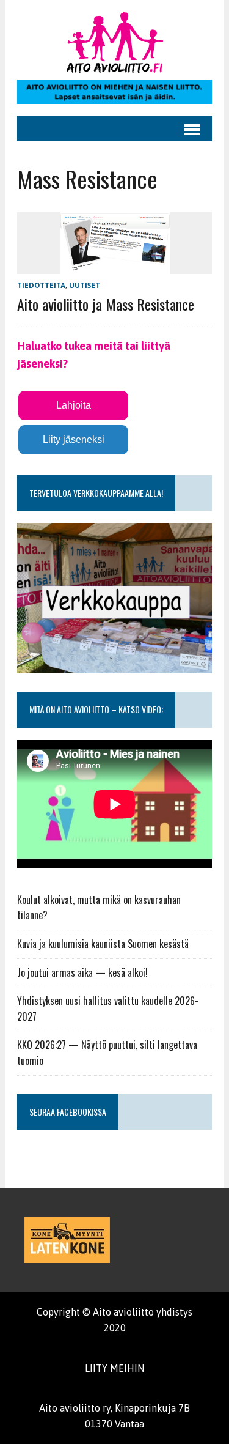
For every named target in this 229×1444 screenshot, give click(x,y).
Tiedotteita (41, 285)
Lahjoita (73, 405)
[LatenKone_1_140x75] (67, 1240)
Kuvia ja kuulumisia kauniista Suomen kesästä (103, 943)
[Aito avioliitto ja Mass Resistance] (115, 265)
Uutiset (84, 285)
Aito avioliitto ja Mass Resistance (105, 304)
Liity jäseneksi (73, 439)
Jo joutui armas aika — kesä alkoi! (82, 972)
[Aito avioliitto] (114, 42)
